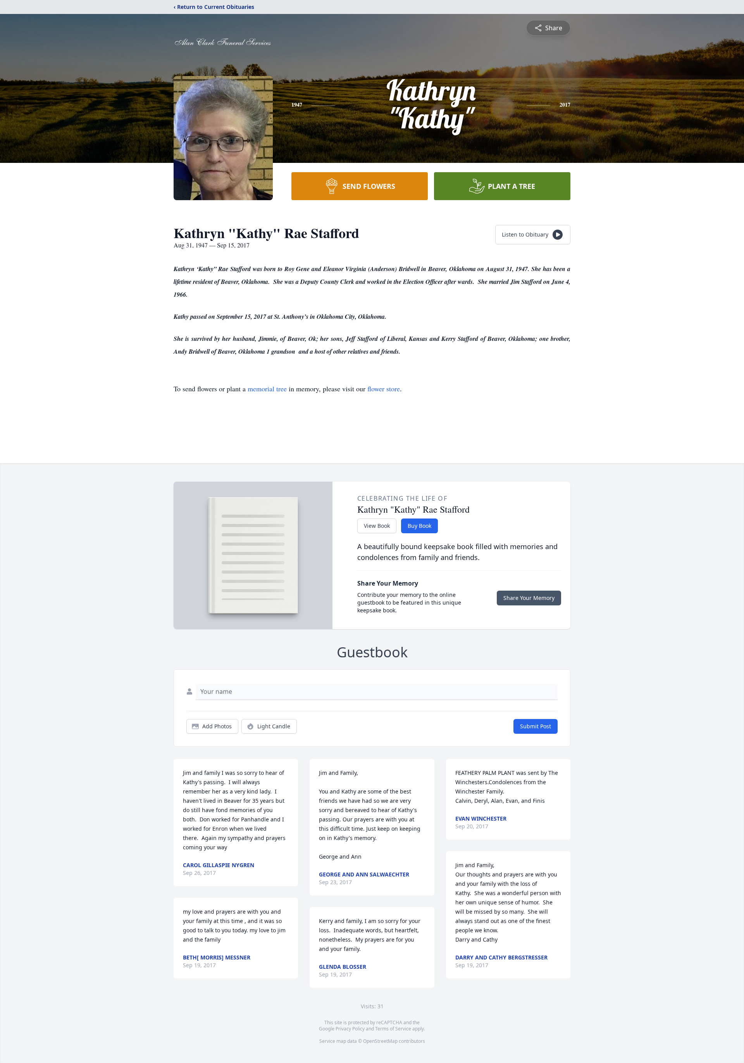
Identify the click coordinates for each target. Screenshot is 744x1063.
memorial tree (267, 388)
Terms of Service (393, 1028)
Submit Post (535, 726)
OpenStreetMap (380, 1041)
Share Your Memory (529, 598)
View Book (377, 525)
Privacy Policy (350, 1028)
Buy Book (419, 525)
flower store (383, 388)
